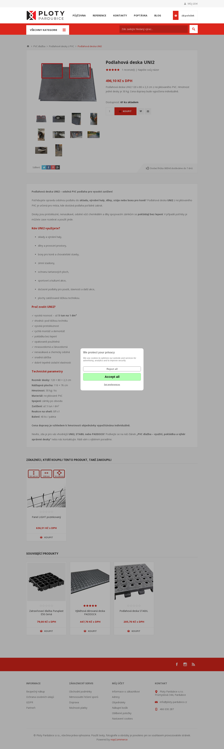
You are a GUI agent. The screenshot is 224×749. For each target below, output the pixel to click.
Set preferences (112, 384)
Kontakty (120, 15)
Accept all (112, 377)
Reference (99, 15)
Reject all (112, 369)
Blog (157, 15)
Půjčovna (79, 15)
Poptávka (140, 15)
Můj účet (193, 3)
